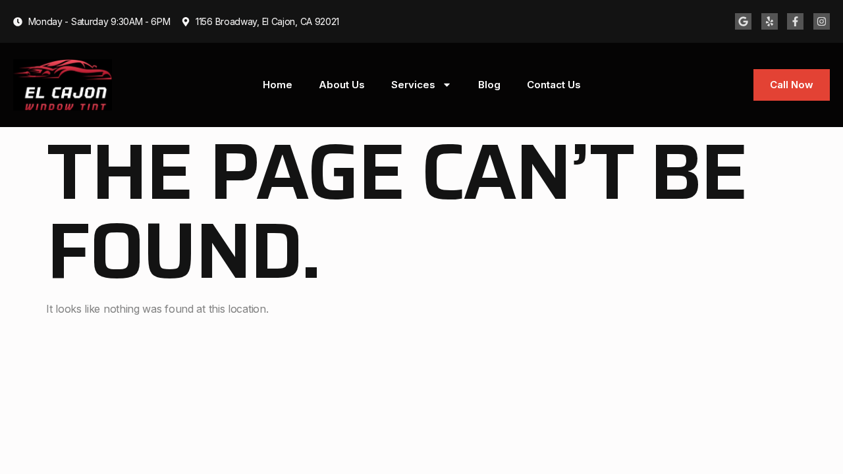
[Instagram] (821, 21)
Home (277, 84)
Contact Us (554, 84)
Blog (489, 84)
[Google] (743, 21)
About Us (342, 84)
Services (413, 84)
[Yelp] (769, 21)
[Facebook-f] (795, 21)
